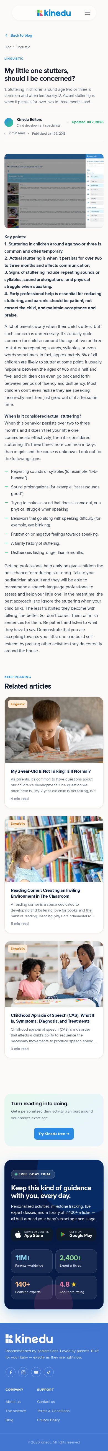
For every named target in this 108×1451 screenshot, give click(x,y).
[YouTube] (36, 1372)
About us (13, 1401)
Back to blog (21, 35)
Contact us (46, 1401)
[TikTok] (49, 1372)
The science (16, 1411)
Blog (7, 46)
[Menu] (87, 13)
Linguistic (23, 46)
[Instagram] (23, 1372)
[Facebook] (11, 1372)
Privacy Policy (48, 1420)
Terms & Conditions (53, 1411)
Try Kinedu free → (54, 1133)
